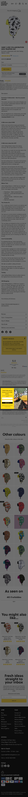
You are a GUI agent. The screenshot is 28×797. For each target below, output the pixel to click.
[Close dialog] (26, 389)
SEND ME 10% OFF (7, 402)
